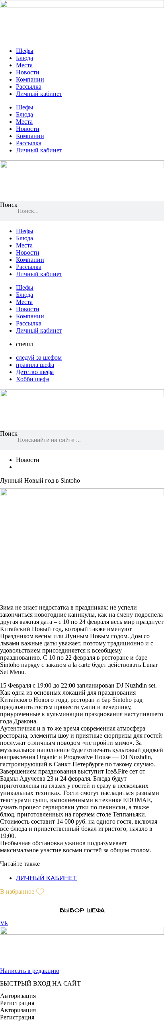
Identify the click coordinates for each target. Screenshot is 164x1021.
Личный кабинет (39, 93)
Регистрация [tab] (17, 1003)
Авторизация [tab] (18, 995)
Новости (27, 72)
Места (24, 65)
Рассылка (28, 86)
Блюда (24, 58)
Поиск (9, 204)
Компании (30, 79)
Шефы (24, 50)
